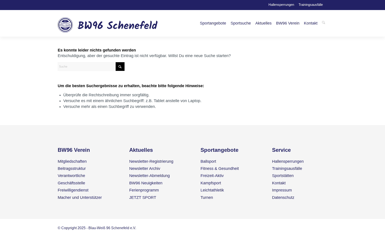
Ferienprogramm (144, 190)
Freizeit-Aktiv (212, 175)
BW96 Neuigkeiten (145, 183)
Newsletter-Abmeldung (149, 175)
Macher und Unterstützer (80, 197)
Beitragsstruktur (72, 168)
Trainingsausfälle (311, 4)
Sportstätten (283, 175)
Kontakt (279, 183)
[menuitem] (213, 23)
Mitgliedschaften (72, 161)
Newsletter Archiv (144, 168)
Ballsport (208, 161)
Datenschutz (283, 197)
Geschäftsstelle (71, 183)
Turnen (207, 197)
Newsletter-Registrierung (151, 161)
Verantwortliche (71, 175)
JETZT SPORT (142, 197)
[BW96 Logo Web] (108, 23)
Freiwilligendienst (73, 190)
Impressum (282, 190)
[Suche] (323, 23)
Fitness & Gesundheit (220, 168)
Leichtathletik (212, 190)
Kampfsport (211, 183)
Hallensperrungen (281, 4)
